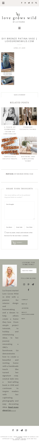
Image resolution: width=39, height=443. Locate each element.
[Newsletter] (29, 3)
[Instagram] (32, 3)
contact (25, 299)
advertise (25, 308)
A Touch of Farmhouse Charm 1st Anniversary (9, 131)
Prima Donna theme (21, 436)
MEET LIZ (24, 304)
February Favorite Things (28, 128)
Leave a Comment (19, 95)
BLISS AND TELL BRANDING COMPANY (25, 439)
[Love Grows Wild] (19, 17)
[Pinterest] (25, 3)
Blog (23, 318)
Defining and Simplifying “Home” (28, 159)
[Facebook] (22, 3)
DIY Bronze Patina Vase (23, 174)
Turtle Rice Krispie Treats (10, 158)
